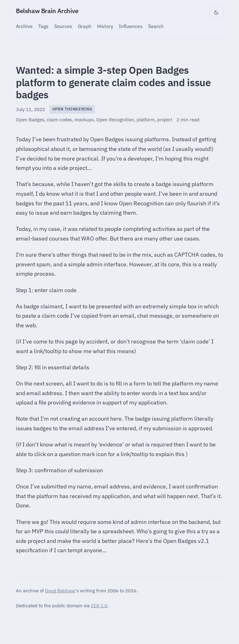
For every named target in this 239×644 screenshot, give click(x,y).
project (164, 120)
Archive (24, 26)
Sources (63, 26)
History (105, 26)
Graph (84, 26)
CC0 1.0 (99, 605)
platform (146, 120)
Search (156, 26)
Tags (43, 26)
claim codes (59, 120)
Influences (131, 26)
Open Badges (30, 120)
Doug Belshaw (60, 590)
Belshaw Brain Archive (47, 11)
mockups (84, 120)
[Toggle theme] (216, 12)
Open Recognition (115, 120)
